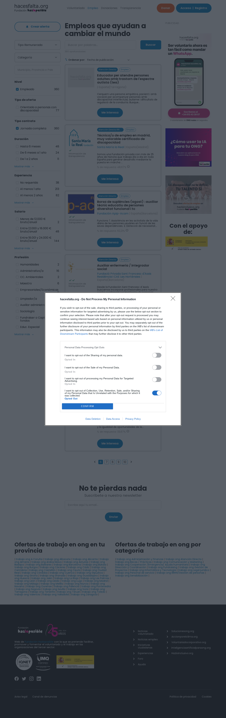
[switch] (156, 355)
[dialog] (113, 359)
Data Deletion (93, 418)
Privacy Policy (133, 418)
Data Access (113, 418)
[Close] (174, 299)
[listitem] (113, 347)
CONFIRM (87, 406)
